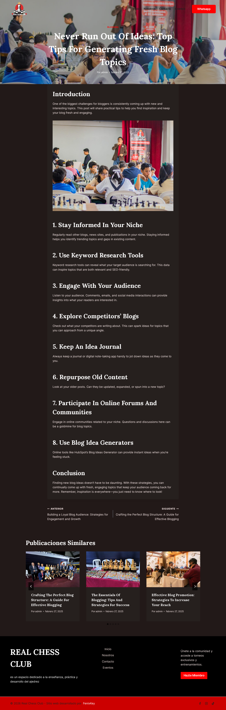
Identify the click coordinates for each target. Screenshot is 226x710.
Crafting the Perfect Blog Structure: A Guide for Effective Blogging (147, 514)
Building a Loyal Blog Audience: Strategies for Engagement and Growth (77, 514)
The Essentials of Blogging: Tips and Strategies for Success (110, 600)
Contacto (165, 8)
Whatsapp (203, 9)
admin (104, 72)
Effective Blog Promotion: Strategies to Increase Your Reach (173, 600)
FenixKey (89, 703)
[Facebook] (200, 703)
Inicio (136, 8)
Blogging (113, 27)
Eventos (180, 8)
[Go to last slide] (31, 586)
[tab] (108, 624)
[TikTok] (213, 703)
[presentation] (53, 569)
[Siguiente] (195, 586)
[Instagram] (206, 703)
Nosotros (149, 8)
